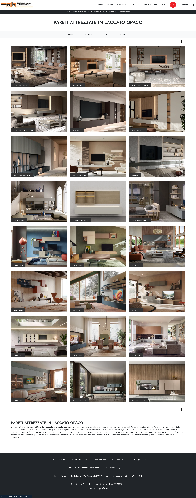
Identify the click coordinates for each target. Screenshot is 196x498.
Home (68, 12)
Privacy (3, 496)
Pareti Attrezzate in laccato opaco (116, 12)
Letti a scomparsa (119, 459)
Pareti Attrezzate (94, 12)
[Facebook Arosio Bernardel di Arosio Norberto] (126, 468)
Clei (163, 5)
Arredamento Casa (125, 5)
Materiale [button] (89, 34)
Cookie (11, 496)
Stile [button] (105, 34)
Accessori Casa (99, 459)
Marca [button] (71, 34)
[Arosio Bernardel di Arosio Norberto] (17, 5)
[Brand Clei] (173, 5)
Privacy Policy (60, 476)
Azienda (99, 5)
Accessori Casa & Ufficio (148, 5)
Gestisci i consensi (23, 496)
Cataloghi (136, 459)
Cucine (110, 5)
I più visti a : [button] (123, 34)
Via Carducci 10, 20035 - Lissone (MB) (94, 468)
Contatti (184, 5)
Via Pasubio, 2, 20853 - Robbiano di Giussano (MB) (99, 476)
